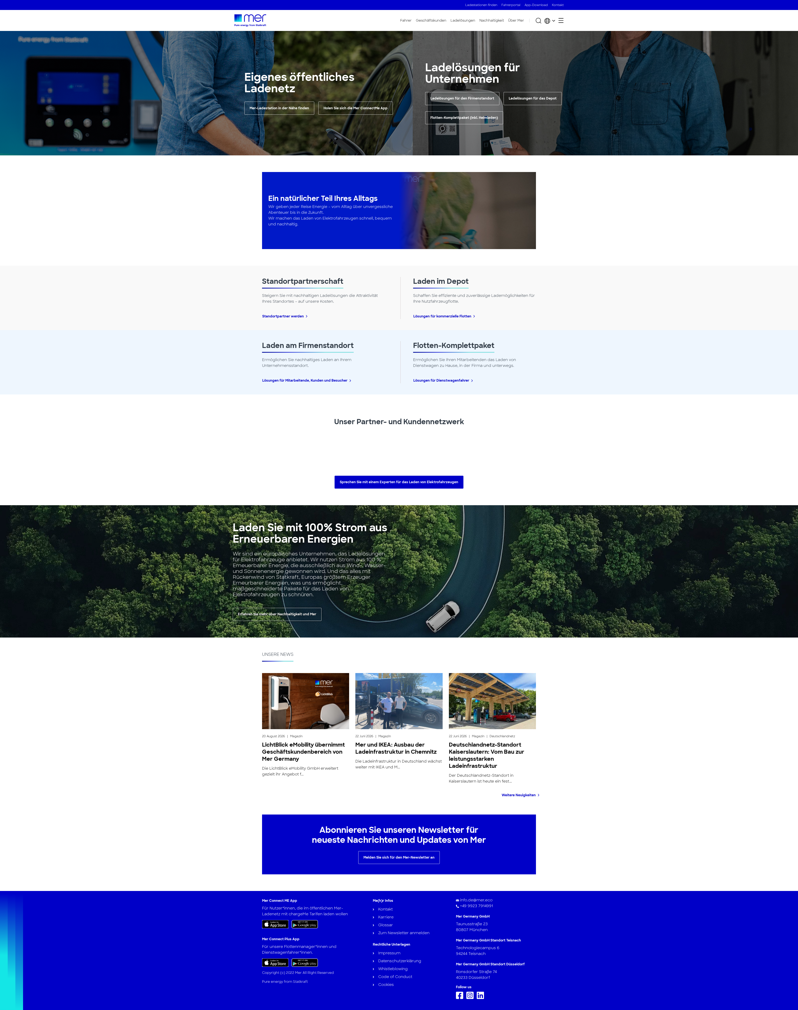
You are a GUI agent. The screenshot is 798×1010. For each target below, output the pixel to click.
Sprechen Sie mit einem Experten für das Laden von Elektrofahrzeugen (399, 482)
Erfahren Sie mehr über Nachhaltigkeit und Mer (277, 614)
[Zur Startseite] (250, 20)
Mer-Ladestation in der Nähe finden (279, 108)
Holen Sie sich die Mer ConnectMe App (356, 108)
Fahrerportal (510, 5)
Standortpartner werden (283, 316)
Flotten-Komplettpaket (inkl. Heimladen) (464, 117)
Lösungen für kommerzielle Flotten (442, 316)
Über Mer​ (516, 20)
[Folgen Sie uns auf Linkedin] (481, 997)
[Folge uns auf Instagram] (471, 997)
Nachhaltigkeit (491, 20)
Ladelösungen (463, 20)
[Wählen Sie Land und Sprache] (549, 20)
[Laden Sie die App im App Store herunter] (275, 924)
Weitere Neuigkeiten (519, 795)
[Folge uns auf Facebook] (460, 997)
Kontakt (558, 5)
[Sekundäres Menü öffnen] (561, 20)
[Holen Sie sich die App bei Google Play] (305, 924)
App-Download (536, 5)
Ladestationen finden (481, 5)
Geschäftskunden (431, 20)
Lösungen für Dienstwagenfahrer (441, 380)
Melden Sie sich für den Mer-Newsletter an (399, 857)
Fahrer (406, 20)
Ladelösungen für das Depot (533, 98)
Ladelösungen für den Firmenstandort (462, 98)
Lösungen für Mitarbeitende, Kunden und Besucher (304, 380)
